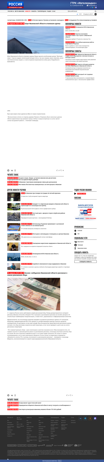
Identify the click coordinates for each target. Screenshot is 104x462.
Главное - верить (54, 420)
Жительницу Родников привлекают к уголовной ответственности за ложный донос (42, 224)
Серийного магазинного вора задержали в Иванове (49, 264)
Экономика (10, 429)
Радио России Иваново (64, 425)
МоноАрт (53, 431)
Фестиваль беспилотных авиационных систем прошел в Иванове (40, 184)
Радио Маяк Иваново (64, 428)
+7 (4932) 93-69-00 (77, 5)
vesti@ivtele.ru (92, 5)
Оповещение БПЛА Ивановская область (45, 254)
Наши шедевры (54, 422)
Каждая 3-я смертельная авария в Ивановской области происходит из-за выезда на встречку (45, 204)
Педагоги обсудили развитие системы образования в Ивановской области (79, 65)
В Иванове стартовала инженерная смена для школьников (38, 182)
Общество (29, 422)
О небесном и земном (54, 436)
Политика (29, 428)
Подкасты (63, 420)
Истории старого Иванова (54, 428)
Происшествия (30, 426)
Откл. (59, 460)
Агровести (9, 436)
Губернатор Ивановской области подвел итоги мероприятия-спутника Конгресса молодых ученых (80, 56)
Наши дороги (10, 424)
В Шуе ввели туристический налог (30, 403)
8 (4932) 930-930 (14, 20)
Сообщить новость (85, 261)
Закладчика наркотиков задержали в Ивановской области (52, 243)
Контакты (73, 420)
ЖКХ (28, 424)
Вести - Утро (20, 424)
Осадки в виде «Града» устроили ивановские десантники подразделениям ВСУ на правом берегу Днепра (31, 178)
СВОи (52, 433)
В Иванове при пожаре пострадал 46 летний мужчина (42, 193)
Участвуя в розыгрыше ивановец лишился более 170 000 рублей (40, 409)
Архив (52, 438)
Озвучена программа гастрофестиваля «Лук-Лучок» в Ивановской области (78, 35)
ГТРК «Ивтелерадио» (83, 3)
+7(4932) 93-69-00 (54, 453)
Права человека (11, 434)
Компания (73, 422)
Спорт (28, 432)
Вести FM (63, 422)
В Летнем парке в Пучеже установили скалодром (39, 20)
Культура (9, 432)
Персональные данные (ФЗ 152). (31, 455)
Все (8, 420)
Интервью (9, 422)
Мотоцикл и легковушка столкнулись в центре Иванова (51, 234)
